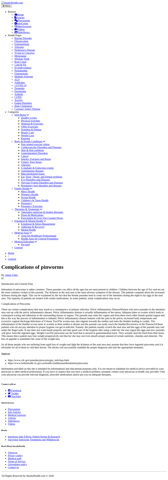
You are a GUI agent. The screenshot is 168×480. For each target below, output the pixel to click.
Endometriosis (21, 44)
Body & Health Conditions (28, 141)
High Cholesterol (23, 106)
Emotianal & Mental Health (29, 221)
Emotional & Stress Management (38, 224)
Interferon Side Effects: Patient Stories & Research (34, 436)
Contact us (13, 467)
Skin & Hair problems (32, 150)
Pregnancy (26, 203)
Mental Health (28, 229)
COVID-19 (20, 85)
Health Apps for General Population (39, 238)
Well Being (20, 114)
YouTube (16, 396)
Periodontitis (20, 70)
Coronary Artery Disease (27, 109)
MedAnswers (24, 26)
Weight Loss (27, 135)
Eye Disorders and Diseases (35, 179)
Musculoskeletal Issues (33, 173)
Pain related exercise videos (35, 144)
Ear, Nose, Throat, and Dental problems (41, 176)
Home (20, 14)
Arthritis (18, 94)
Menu (7, 6)
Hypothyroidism (22, 67)
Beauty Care (27, 132)
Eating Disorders (23, 103)
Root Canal (20, 61)
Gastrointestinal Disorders (34, 153)
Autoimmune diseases (32, 170)
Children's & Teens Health (34, 200)
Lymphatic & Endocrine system (37, 168)
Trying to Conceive (24, 53)
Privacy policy (15, 455)
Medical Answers (17, 415)
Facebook (15, 390)
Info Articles (14, 412)
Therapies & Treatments (27, 209)
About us (12, 452)
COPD (18, 97)
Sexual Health (28, 197)
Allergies (19, 47)
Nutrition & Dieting (31, 129)
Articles (20, 17)
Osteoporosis (21, 73)
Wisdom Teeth (21, 58)
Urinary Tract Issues (31, 162)
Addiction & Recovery (33, 227)
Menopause (20, 56)
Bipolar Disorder (23, 38)
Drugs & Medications (32, 215)
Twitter (14, 393)
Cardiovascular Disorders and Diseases (41, 147)
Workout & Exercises (32, 123)
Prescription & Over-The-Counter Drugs (42, 218)
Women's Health (29, 194)
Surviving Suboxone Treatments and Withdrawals (33, 439)
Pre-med (25, 244)
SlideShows (23, 32)
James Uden (11, 275)
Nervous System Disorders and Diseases (42, 182)
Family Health (22, 188)
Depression (20, 91)
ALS (17, 79)
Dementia (19, 88)
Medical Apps (22, 232)
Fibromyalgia (21, 41)
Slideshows (14, 421)
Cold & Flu (20, 64)
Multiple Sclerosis (23, 76)
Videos (21, 29)
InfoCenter (22, 23)
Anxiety (18, 100)
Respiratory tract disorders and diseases (41, 185)
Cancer (24, 156)
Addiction (19, 82)
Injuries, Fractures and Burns (36, 159)
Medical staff (14, 458)
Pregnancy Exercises (31, 206)
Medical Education (24, 241)
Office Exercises (29, 126)
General (18, 247)
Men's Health (28, 191)
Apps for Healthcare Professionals (38, 235)
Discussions (24, 20)
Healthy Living (29, 117)
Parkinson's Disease (24, 50)
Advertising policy (17, 464)
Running (25, 138)
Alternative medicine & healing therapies (42, 212)
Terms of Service (16, 461)
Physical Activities (30, 120)
